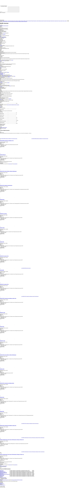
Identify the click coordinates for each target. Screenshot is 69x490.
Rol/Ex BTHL (2, 326)
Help (3, 477)
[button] (34, 16)
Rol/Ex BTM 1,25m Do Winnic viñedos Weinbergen (8, 171)
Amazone (6, 21)
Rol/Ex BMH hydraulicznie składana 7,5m (7, 140)
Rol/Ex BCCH (2, 199)
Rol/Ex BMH (2, 270)
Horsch (9, 21)
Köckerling (12, 21)
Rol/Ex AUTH (1, 470)
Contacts (5, 477)
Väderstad (25, 21)
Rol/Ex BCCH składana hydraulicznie (6, 185)
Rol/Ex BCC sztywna (3, 213)
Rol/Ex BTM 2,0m (3, 154)
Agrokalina (3, 21)
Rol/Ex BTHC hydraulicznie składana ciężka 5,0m (8, 425)
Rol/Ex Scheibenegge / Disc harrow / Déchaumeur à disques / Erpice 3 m (12, 454)
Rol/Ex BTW (2, 411)
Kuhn (10, 21)
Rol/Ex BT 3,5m (2, 312)
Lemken (15, 21)
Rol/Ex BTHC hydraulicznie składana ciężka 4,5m (8, 298)
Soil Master (22, 21)
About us (1, 477)
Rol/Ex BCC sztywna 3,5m (4, 284)
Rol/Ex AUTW (2, 227)
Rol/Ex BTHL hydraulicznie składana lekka (7, 383)
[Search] (13, 9)
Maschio (17, 21)
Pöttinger (20, 21)
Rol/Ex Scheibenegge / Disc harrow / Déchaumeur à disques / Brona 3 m (12, 439)
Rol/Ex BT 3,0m (2, 340)
